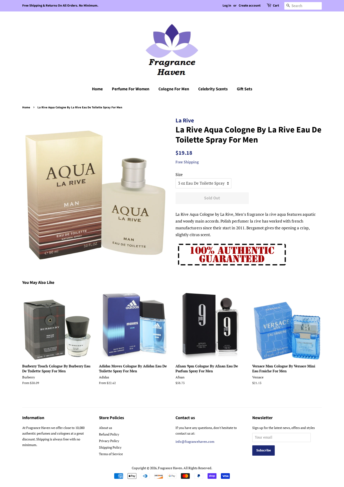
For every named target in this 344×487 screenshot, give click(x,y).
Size (179, 174)
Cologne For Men (173, 89)
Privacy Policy (109, 441)
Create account (249, 5)
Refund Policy (109, 434)
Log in (227, 5)
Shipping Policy (110, 447)
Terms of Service (111, 454)
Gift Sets (244, 89)
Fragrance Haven (170, 468)
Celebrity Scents (213, 89)
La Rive (185, 120)
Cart (276, 5)
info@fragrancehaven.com (195, 441)
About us (105, 427)
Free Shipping (187, 162)
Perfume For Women (130, 89)
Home (97, 89)
